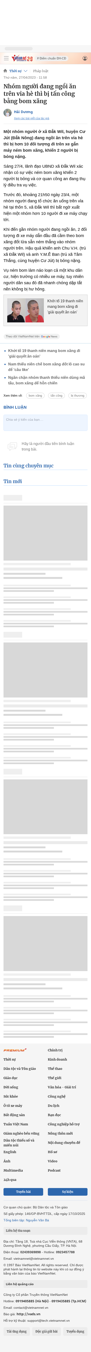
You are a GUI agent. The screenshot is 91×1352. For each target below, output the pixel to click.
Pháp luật (41, 71)
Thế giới (54, 1078)
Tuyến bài (23, 1192)
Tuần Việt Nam (16, 1124)
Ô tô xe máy (13, 1106)
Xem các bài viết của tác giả (31, 118)
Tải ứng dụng (17, 1331)
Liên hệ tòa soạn (18, 1231)
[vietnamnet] (21, 60)
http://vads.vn (28, 1314)
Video (52, 1161)
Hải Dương (23, 111)
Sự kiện (67, 1192)
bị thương (77, 395)
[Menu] (6, 58)
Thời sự (15, 71)
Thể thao (55, 1069)
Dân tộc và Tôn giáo (20, 1069)
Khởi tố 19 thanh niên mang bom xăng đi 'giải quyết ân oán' (65, 306)
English (10, 1152)
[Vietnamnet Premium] (15, 1052)
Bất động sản (14, 1115)
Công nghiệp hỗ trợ (64, 1124)
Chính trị (55, 1050)
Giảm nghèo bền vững (21, 1133)
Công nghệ (57, 1096)
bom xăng (35, 395)
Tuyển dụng (75, 1331)
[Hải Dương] (8, 113)
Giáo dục (11, 1078)
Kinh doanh (57, 1059)
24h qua (10, 1180)
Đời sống (11, 1087)
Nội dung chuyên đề (64, 1143)
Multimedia (13, 1170)
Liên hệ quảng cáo (20, 1284)
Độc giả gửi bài (46, 1331)
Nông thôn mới (60, 1133)
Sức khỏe (11, 1096)
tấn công (56, 395)
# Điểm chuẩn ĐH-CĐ (51, 58)
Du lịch (53, 1106)
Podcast (54, 1170)
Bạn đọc (54, 1115)
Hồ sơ (52, 1152)
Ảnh (7, 1161)
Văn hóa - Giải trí (62, 1087)
